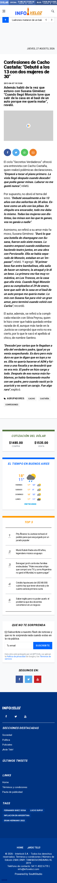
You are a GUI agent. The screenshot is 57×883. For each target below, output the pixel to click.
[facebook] (7, 152)
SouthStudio (35, 874)
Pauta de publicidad (12, 792)
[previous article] (52, 20)
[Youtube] (37, 679)
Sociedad (7, 735)
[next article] (46, 20)
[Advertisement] (28, 34)
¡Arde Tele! (7, 749)
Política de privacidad (16, 656)
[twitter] (16, 152)
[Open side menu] (3, 11)
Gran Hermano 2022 (14, 820)
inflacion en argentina (16, 815)
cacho (31, 399)
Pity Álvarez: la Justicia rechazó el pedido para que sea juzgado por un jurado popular (32, 537)
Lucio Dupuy (36, 810)
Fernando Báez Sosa (15, 810)
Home (5, 782)
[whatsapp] (24, 152)
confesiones (11, 405)
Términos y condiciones (14, 787)
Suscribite (43, 645)
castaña (44, 399)
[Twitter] (28, 679)
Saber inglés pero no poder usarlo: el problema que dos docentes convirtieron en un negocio (32, 601)
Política (6, 739)
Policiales (7, 744)
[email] (33, 152)
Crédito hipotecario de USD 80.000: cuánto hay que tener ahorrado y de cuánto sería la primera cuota (32, 585)
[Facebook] (19, 679)
